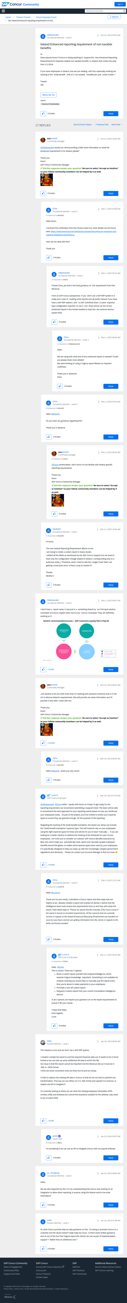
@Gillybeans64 (47, 148)
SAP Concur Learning (104, 1270)
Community (31, 4)
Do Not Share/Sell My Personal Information (39, 1289)
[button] (98, 35)
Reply (110, 114)
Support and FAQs (12, 1274)
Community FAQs (11, 1270)
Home (8, 17)
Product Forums (23, 17)
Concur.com (41, 1270)
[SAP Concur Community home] (12, 4)
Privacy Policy (8, 1289)
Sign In (120, 4)
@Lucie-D (55, 893)
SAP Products (78, 1270)
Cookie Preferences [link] (61, 1289)
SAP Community (80, 1274)
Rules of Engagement (13, 1267)
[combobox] (105, 11)
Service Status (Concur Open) (108, 1267)
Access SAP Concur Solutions (49, 1267)
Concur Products (43, 1274)
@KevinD (55, 414)
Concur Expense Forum (46, 17)
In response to (55, 215)
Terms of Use (18, 1289)
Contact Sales (42, 1277)
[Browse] (4, 10)
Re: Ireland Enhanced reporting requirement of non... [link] (31, 21)
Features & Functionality (50, 104)
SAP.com (76, 1267)
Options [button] (115, 17)
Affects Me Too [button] (48, 95)
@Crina (55, 465)
